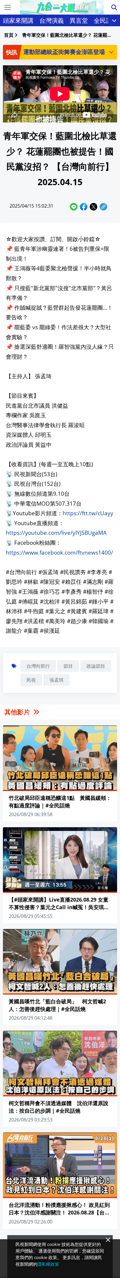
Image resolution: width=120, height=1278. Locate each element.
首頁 (8, 35)
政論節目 (96, 666)
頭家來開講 (18, 20)
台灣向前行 (38, 666)
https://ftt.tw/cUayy (88, 513)
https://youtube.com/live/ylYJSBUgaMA (56, 533)
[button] (111, 52)
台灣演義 (51, 20)
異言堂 (79, 20)
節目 (68, 666)
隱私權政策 (48, 1264)
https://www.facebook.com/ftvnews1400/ (59, 552)
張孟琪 (56, 680)
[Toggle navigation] (7, 7)
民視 (31, 680)
